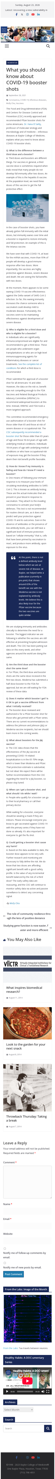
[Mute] (42, 1391)
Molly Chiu (10, 103)
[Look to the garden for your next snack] (27, 1009)
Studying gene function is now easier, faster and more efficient (25, 928)
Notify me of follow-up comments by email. (24, 1255)
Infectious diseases (38, 100)
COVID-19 (24, 100)
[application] (27, 1381)
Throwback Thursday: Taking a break (26, 1118)
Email (7, 1219)
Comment (10, 1162)
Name (7, 1204)
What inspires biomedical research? (24, 990)
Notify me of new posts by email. (22, 1267)
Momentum (12, 63)
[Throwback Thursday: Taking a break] (27, 1066)
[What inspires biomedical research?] (27, 949)
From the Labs (10, 1348)
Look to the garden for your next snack (25, 1046)
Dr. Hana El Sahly (32, 124)
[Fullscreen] (47, 1391)
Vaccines (20, 103)
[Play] (7, 1391)
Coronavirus (14, 100)
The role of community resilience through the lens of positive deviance (29, 916)
